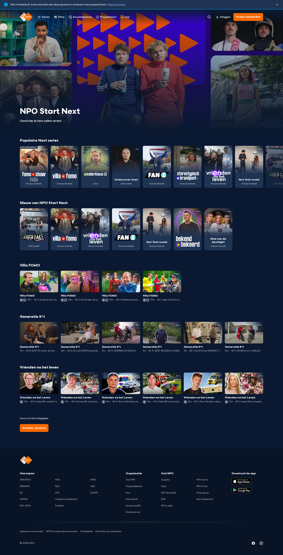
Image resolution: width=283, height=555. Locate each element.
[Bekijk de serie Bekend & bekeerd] (188, 229)
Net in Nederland (205, 499)
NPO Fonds (202, 486)
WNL (92, 486)
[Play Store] (241, 490)
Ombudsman (203, 493)
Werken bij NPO (133, 506)
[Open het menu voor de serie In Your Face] (45, 211)
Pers (128, 493)
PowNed (59, 506)
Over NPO (130, 480)
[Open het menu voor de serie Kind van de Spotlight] (229, 211)
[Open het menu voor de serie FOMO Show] (45, 149)
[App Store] (241, 481)
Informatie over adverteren (108, 531)
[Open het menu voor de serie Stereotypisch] (198, 149)
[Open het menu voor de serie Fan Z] (168, 149)
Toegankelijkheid (134, 486)
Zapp (163, 486)
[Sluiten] (277, 5)
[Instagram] (261, 543)
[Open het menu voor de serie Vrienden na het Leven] (229, 149)
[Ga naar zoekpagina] (209, 17)
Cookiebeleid (86, 531)
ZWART (94, 493)
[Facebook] (253, 543)
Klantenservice (133, 512)
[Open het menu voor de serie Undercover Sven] (137, 149)
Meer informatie (116, 4)
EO (21, 493)
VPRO (93, 480)
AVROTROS (25, 480)
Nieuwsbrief (131, 499)
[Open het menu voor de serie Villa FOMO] (75, 149)
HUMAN (24, 499)
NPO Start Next (168, 493)
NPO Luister (167, 506)
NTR (57, 493)
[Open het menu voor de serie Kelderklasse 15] (106, 149)
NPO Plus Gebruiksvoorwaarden (62, 531)
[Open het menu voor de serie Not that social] (260, 149)
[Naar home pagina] (26, 17)
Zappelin (165, 480)
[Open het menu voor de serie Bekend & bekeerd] (198, 211)
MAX (57, 480)
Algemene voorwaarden (32, 531)
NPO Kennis (202, 480)
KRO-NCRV (25, 506)
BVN (163, 499)
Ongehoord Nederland (66, 499)
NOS (57, 486)
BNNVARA (25, 486)
